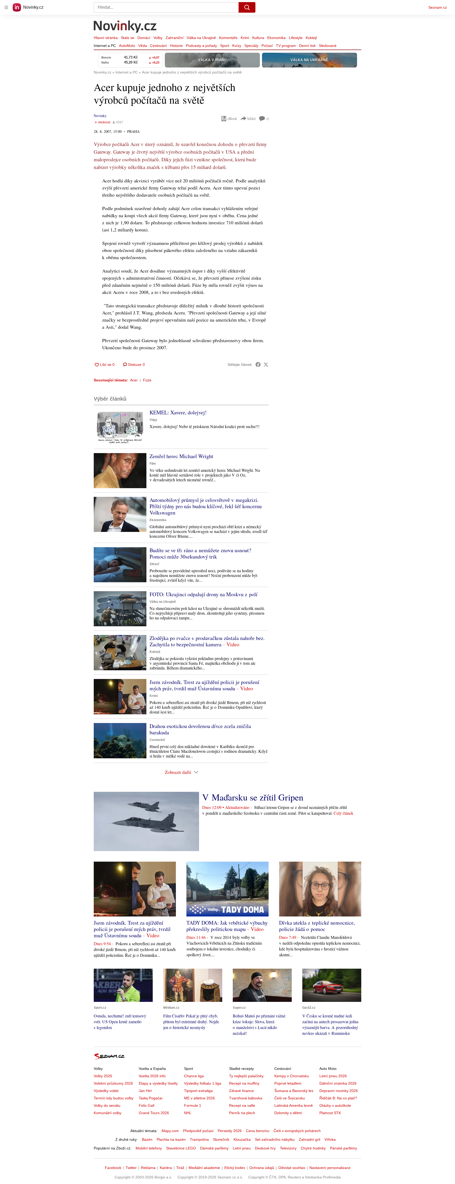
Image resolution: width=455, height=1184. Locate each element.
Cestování (158, 45)
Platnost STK (330, 1113)
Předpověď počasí (198, 1131)
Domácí (143, 38)
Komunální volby (107, 1113)
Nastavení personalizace (329, 1168)
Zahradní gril (309, 1139)
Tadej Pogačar (151, 1098)
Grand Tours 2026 (154, 1113)
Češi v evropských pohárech (297, 1131)
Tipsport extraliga (198, 1091)
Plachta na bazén (171, 1139)
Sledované (328, 45)
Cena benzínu (257, 1131)
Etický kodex (234, 1168)
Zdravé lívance (241, 1091)
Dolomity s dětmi (288, 1113)
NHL (187, 1113)
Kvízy (236, 45)
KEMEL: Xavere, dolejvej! (178, 412)
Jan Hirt (145, 1091)
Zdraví (154, 564)
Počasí (267, 45)
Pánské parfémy (343, 1148)
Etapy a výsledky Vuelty (158, 1083)
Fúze (147, 380)
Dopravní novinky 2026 (338, 1091)
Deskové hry (265, 1148)
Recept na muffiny (244, 1083)
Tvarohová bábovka (245, 1098)
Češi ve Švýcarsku (289, 1098)
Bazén (147, 1139)
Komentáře (228, 38)
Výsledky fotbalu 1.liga (202, 1083)
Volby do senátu (107, 1105)
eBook (232, 118)
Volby (158, 38)
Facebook (113, 1168)
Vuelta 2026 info (152, 1076)
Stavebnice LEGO (181, 1148)
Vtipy (153, 420)
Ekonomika (276, 38)
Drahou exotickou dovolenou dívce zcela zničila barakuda (200, 729)
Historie (176, 45)
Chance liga (194, 1076)
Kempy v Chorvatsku (291, 1076)
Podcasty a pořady (201, 45)
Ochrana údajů (261, 1168)
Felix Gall (146, 1105)
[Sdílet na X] (266, 364)
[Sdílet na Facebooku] (258, 364)
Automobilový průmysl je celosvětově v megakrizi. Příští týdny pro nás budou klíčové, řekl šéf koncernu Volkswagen (206, 506)
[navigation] (6, 7)
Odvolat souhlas (291, 1168)
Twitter (131, 1168)
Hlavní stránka (106, 38)
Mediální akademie (204, 1168)
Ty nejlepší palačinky (246, 1076)
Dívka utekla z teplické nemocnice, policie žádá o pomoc (317, 926)
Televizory (288, 1148)
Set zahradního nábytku (275, 1139)
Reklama (148, 1168)
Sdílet (251, 118)
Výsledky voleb (106, 1091)
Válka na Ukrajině (201, 38)
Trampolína (199, 1139)
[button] (120, 426)
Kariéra (166, 1168)
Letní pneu (242, 1148)
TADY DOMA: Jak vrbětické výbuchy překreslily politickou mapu (227, 926)
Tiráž (180, 1168)
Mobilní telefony (149, 1148)
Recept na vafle (242, 1105)
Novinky (100, 115)
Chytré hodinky (313, 1148)
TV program (286, 45)
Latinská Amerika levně (293, 1105)
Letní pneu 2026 (333, 1076)
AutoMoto (127, 45)
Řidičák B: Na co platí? (338, 1098)
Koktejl (311, 38)
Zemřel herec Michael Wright (181, 456)
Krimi (245, 38)
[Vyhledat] (247, 7)
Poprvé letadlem (287, 1083)
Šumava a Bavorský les (293, 1091)
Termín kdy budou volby (113, 1098)
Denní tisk (307, 45)
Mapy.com (170, 1131)
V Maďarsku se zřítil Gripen (252, 797)
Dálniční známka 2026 (338, 1083)
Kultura (258, 38)
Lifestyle (296, 38)
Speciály (251, 45)
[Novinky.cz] (125, 27)
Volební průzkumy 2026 (113, 1083)
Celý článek (343, 813)
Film (153, 463)
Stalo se (127, 38)
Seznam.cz (437, 7)
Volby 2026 (103, 1076)
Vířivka (330, 1139)
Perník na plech (242, 1113)
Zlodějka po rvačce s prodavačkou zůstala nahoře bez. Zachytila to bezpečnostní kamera (207, 641)
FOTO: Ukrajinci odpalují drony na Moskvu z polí (204, 594)
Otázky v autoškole (335, 1105)
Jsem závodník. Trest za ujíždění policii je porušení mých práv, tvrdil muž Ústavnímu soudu (204, 685)
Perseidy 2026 (230, 1131)
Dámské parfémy (214, 1148)
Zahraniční (175, 38)
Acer (134, 380)
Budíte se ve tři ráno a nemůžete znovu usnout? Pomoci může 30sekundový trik (200, 553)
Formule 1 (192, 1105)
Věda (142, 45)
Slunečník (221, 1139)
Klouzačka (242, 1139)
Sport (224, 45)
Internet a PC (105, 45)
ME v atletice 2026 (199, 1098)
